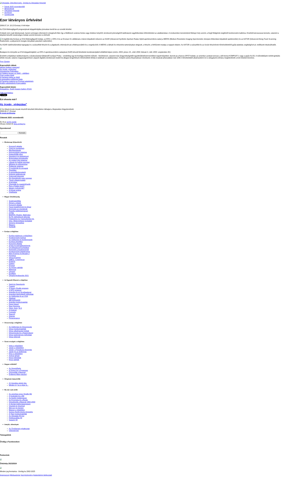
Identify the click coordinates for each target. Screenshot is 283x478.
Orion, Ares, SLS (15, 308)
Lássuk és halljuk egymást (19, 162)
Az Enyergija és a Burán (18, 400)
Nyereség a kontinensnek (19, 250)
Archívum (8, 13)
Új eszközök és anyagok (18, 168)
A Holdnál (13, 310)
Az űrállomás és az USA (18, 296)
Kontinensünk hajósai (17, 238)
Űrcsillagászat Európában (19, 248)
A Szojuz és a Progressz (18, 370)
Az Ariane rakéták (16, 268)
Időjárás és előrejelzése (18, 164)
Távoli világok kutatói (17, 180)
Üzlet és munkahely (16, 148)
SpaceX (12, 314)
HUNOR (12, 227)
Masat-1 (12, 225)
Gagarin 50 (13, 420)
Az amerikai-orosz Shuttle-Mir (20, 394)
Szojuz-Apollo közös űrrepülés (21, 412)
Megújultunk (9, 9)
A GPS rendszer (15, 290)
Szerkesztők (9, 15)
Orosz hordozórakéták (17, 329)
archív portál (11, 122)
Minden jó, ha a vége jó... (18, 385)
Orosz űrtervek (14, 337)
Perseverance (14, 318)
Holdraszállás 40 (15, 418)
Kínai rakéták (14, 360)
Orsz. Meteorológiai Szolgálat (20, 221)
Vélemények (14, 431)
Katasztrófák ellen (16, 154)
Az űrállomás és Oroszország (20, 327)
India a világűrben (16, 346)
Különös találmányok (17, 174)
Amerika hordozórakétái (18, 302)
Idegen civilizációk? (16, 188)
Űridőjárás (13, 192)
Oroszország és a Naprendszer (21, 333)
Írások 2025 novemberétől (14, 7)
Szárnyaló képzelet (16, 176)
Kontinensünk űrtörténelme (19, 252)
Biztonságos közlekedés (18, 158)
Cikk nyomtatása (6, 93)
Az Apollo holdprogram (18, 398)
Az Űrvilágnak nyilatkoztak (19, 429)
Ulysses (12, 272)
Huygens (12, 256)
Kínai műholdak (15, 358)
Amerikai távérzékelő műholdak (21, 294)
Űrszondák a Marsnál (17, 372)
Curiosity (12, 312)
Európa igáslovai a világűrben (20, 236)
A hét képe (13, 182)
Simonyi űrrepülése (16, 223)
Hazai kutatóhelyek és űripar (20, 207)
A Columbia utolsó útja (18, 383)
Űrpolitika (12, 170)
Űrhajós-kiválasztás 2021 (19, 276)
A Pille (11, 213)
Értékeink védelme (16, 166)
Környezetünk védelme (18, 152)
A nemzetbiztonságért (17, 172)
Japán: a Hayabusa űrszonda (20, 350)
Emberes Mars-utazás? (18, 374)
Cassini (12, 286)
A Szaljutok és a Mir (16, 396)
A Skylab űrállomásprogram (20, 404)
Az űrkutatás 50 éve (16, 416)
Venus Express (15, 258)
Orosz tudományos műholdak (20, 335)
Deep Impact (14, 304)
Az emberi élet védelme (18, 160)
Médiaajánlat (15, 475)
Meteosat (12, 270)
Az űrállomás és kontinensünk (20, 240)
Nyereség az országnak (18, 209)
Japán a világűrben (16, 348)
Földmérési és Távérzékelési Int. (21, 219)
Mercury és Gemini (16, 408)
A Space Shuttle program (18, 288)
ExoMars (12, 274)
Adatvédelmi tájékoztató (42, 475)
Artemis (12, 316)
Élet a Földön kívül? (16, 186)
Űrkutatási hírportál (11, 11)
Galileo (11, 264)
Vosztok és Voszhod (17, 406)
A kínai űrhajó (14, 356)
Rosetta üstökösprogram (18, 211)
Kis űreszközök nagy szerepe (20, 178)
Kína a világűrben (16, 354)
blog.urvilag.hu (19, 124)
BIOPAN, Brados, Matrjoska (20, 215)
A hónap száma (15, 190)
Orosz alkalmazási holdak (19, 331)
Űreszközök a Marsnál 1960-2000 (22, 402)
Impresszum (5, 475)
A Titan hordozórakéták (18, 414)
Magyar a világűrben (17, 410)
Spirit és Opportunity (17, 284)
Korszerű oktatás (15, 146)
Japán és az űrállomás (18, 352)
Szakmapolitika (15, 201)
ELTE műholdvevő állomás (19, 217)
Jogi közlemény (27, 475)
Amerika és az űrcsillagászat (20, 292)
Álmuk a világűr (15, 203)
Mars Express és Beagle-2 (19, 254)
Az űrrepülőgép (15, 368)
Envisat (12, 266)
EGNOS (12, 262)
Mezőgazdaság (15, 150)
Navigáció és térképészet (19, 156)
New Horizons (14, 306)
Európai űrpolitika (16, 242)
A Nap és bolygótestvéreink (19, 246)
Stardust (12, 298)
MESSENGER (14, 300)
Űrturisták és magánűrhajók (19, 184)
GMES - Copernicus (17, 260)
